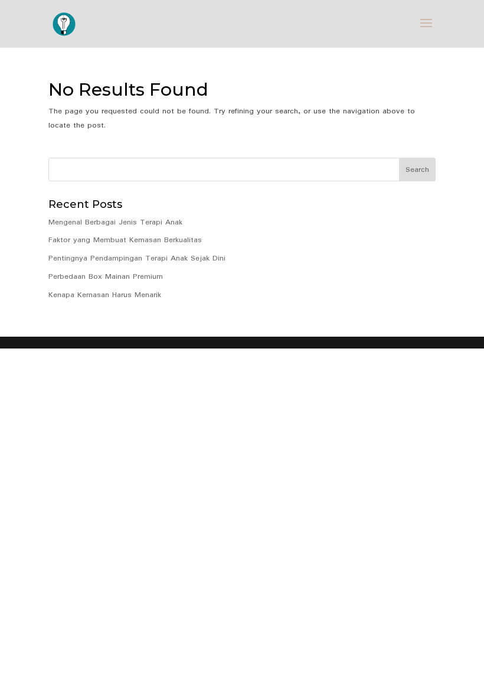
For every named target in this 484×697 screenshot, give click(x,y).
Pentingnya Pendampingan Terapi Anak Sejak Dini (136, 258)
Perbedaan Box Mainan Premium (105, 277)
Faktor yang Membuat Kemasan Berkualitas (125, 240)
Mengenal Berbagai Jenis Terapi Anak (115, 222)
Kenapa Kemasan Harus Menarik (104, 295)
